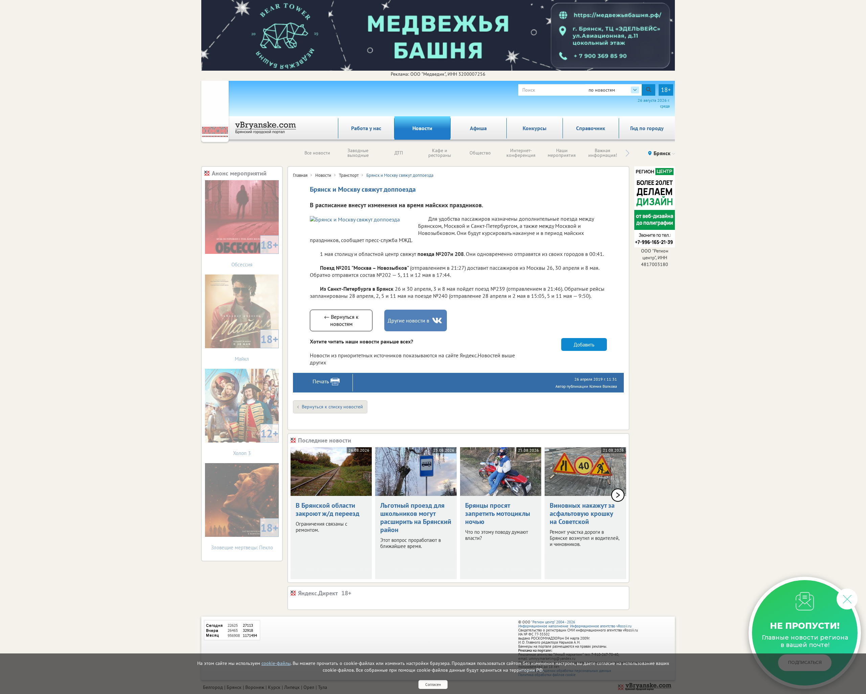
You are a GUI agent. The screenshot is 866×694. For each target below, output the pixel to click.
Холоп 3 (255, 441)
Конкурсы (534, 128)
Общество (480, 153)
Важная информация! (602, 152)
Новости (422, 128)
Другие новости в (408, 320)
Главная (300, 175)
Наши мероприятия (562, 152)
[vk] (437, 320)
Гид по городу (647, 128)
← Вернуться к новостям (341, 320)
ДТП (398, 153)
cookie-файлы (276, 663)
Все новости (317, 153)
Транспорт (349, 175)
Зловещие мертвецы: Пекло (245, 536)
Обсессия (254, 253)
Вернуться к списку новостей (332, 407)
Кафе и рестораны (439, 152)
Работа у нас (366, 128)
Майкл (256, 347)
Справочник (590, 128)
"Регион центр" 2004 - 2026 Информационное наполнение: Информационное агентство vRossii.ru (575, 624)
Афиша (478, 128)
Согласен (433, 684)
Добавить (584, 344)
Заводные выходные (358, 152)
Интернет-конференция (520, 152)
